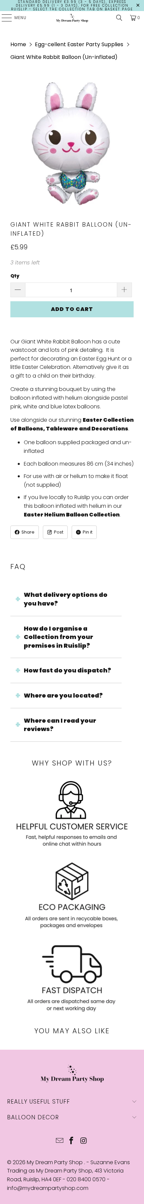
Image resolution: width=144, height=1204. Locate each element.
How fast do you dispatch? (67, 670)
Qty (14, 276)
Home (18, 44)
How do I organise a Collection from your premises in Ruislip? (58, 637)
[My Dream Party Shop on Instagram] (84, 1141)
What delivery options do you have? (65, 599)
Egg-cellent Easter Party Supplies (79, 44)
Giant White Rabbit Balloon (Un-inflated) (64, 57)
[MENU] (3, 17)
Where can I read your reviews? (60, 724)
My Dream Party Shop (55, 1162)
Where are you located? (63, 695)
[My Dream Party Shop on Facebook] (72, 1141)
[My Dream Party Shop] (72, 17)
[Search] (119, 17)
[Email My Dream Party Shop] (60, 1141)
